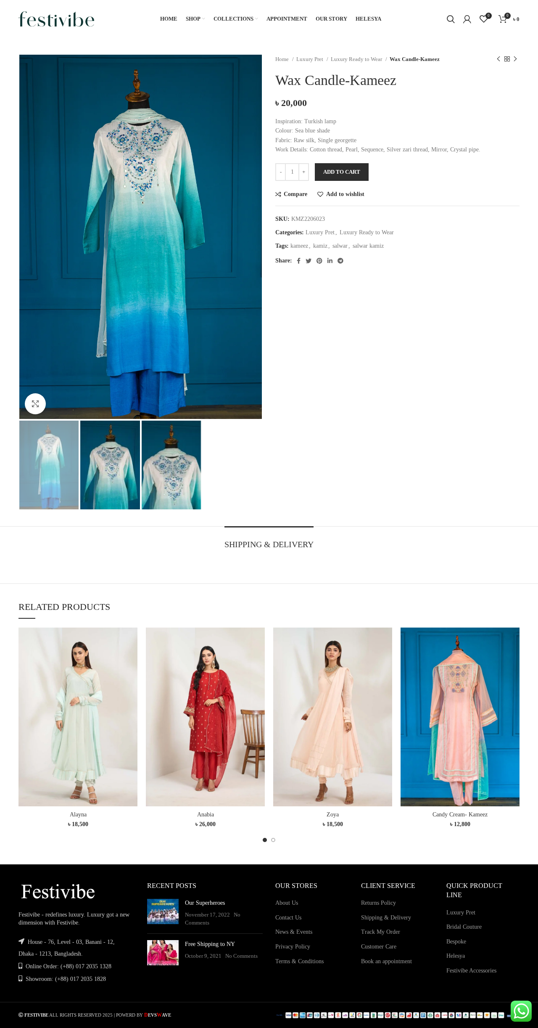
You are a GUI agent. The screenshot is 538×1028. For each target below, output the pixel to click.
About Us (286, 903)
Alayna (78, 814)
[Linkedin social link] (330, 260)
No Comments (241, 956)
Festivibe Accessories (471, 970)
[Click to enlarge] (35, 403)
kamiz (320, 246)
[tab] (269, 540)
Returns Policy (378, 903)
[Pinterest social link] (319, 260)
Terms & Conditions (299, 961)
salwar (340, 246)
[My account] (467, 19)
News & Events (293, 932)
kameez (299, 246)
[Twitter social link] (308, 260)
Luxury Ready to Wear (357, 59)
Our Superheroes (205, 903)
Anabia (205, 814)
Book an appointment (386, 961)
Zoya (333, 814)
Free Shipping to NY (210, 944)
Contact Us (288, 917)
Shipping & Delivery (386, 917)
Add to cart (341, 172)
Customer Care (378, 946)
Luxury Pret (310, 59)
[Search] (451, 19)
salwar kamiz (368, 246)
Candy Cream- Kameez (460, 814)
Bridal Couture (464, 927)
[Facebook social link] (298, 260)
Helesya (455, 956)
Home (282, 59)
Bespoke (456, 941)
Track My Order (380, 932)
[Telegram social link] (340, 260)
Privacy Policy (292, 946)
